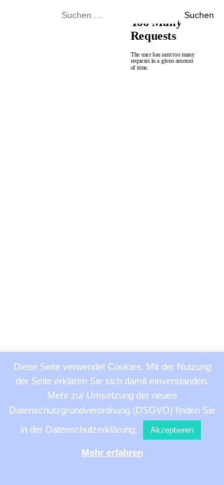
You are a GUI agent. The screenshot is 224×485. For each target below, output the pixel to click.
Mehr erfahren (112, 452)
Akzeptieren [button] (172, 430)
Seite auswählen (106, 102)
